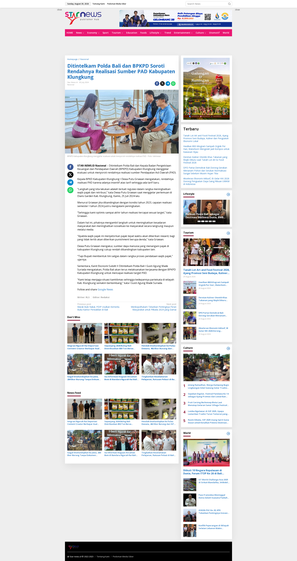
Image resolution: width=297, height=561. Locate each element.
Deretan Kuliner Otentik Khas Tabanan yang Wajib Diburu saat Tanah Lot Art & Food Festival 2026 (205, 160)
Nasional (70, 84)
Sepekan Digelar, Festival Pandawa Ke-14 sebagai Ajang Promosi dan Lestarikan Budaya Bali (208, 395)
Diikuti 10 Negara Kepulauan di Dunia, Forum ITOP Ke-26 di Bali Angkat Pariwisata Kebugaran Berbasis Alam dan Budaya (202, 472)
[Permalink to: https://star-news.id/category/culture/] (228, 348)
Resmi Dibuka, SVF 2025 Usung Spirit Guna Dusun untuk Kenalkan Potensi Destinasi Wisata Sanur (208, 421)
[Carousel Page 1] (199, 221)
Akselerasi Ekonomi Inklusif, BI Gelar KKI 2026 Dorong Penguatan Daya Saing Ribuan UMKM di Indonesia (206, 181)
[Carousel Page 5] (213, 221)
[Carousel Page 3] (206, 221)
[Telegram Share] (168, 83)
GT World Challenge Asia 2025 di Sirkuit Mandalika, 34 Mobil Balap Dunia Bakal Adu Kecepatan (213, 481)
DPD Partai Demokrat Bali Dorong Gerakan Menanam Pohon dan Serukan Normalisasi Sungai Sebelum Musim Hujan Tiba (205, 170)
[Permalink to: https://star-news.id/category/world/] (228, 433)
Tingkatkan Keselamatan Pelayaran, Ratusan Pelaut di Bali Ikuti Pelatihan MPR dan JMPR (159, 378)
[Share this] (157, 83)
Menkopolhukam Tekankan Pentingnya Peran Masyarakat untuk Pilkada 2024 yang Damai (153, 307)
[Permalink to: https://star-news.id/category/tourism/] (228, 233)
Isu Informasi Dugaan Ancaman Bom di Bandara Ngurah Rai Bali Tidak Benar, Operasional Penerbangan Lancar (120, 378)
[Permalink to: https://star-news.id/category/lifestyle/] (228, 194)
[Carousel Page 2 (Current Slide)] (202, 221)
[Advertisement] (51, 64)
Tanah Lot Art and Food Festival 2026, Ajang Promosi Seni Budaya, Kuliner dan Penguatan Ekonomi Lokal (206, 138)
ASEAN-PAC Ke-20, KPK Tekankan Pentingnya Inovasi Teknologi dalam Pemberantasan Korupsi (213, 511)
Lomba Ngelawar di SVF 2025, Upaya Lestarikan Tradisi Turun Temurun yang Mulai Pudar (207, 412)
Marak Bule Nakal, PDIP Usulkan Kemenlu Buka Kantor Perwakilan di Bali (98, 307)
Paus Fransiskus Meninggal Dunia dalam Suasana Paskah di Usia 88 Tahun (213, 496)
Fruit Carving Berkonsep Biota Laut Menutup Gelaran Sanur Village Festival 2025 (207, 404)
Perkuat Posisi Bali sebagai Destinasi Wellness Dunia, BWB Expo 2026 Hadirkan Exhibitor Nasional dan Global (204, 216)
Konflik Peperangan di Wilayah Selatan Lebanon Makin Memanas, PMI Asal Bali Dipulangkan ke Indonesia (214, 527)
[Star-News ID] (83, 18)
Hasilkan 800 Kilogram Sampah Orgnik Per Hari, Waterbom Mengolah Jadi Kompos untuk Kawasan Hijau (206, 149)
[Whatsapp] (173, 83)
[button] (229, 3)
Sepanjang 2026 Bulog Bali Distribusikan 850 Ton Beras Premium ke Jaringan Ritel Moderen (118, 347)
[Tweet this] (162, 83)
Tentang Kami (103, 556)
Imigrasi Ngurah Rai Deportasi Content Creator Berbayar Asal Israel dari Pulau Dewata (83, 347)
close (59, 9)
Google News (105, 289)
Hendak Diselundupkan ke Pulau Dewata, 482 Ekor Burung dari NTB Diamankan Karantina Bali (158, 347)
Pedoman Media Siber (123, 556)
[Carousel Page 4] (210, 221)
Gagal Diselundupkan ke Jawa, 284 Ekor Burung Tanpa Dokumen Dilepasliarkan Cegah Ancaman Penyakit (84, 378)
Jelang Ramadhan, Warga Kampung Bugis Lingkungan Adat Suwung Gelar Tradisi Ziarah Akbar (208, 386)
